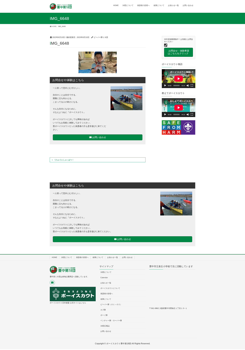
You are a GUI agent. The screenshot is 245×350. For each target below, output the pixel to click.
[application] (178, 78)
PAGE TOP (237, 337)
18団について (66, 257)
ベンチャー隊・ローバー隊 (111, 320)
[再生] (165, 85)
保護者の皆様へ (82, 257)
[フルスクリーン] (192, 85)
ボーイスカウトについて (110, 288)
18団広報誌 (105, 326)
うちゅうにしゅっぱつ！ (64, 160)
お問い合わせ (99, 137)
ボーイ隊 (104, 315)
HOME (54, 257)
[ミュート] (188, 85)
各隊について (98, 257)
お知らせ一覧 (112, 257)
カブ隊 (103, 310)
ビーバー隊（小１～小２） (111, 304)
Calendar (104, 277)
